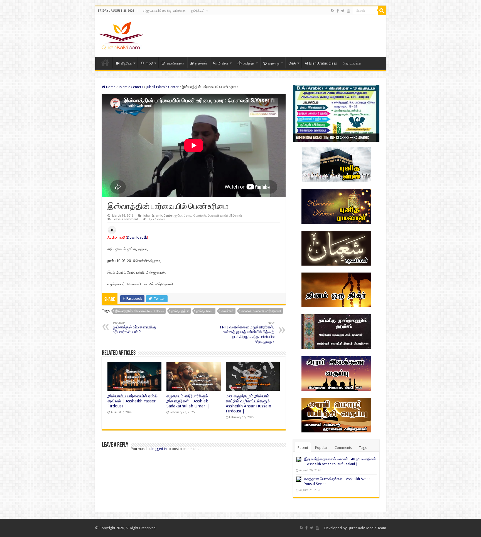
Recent (303, 448)
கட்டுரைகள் (175, 63)
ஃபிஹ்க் (248, 63)
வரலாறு (273, 63)
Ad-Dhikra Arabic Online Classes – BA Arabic (332, 138)
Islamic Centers (131, 87)
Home (105, 62)
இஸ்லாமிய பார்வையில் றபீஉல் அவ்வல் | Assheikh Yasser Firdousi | (132, 401)
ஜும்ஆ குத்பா (180, 311)
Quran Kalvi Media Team (366, 528)
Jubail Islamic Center (162, 87)
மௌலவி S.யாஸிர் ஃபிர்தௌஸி (261, 311)
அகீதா (223, 63)
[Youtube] (348, 11)
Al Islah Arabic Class (321, 63)
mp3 (149, 63)
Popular (321, 448)
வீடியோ (126, 63)
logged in (159, 449)
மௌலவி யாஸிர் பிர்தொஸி (225, 215)
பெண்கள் (199, 215)
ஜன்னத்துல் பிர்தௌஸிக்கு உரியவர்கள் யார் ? (134, 327)
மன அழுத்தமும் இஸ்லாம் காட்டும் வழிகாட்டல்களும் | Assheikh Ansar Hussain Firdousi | (249, 404)
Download (135, 237)
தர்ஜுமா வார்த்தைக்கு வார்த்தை (164, 11)
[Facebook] (337, 11)
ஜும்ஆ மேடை (183, 215)
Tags (363, 448)
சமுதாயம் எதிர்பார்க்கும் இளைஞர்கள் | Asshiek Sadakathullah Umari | (188, 401)
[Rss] (333, 11)
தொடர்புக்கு (352, 63)
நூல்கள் (201, 63)
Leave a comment (125, 219)
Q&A (292, 63)
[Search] (382, 10)
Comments (343, 448)
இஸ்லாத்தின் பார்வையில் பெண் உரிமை (139, 311)
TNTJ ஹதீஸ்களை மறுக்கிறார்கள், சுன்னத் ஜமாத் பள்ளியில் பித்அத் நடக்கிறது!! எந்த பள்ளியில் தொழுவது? (246, 332)
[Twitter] (342, 11)
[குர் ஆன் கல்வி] (121, 34)
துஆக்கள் (198, 11)
